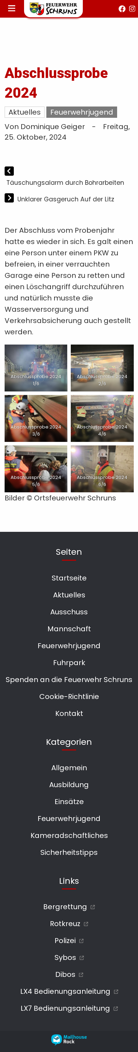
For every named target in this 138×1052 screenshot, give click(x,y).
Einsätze (69, 802)
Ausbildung (69, 785)
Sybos (65, 957)
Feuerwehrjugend (81, 112)
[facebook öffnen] (122, 8)
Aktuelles (24, 112)
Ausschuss (69, 612)
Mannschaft (69, 629)
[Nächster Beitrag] (10, 199)
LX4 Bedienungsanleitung (65, 991)
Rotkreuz (65, 924)
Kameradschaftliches (69, 835)
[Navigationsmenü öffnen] (12, 9)
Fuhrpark (69, 663)
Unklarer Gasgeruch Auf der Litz (65, 199)
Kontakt (69, 713)
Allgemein (69, 768)
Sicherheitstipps (69, 852)
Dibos (65, 974)
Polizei (65, 940)
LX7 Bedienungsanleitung (65, 1008)
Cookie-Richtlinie (69, 696)
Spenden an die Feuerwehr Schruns (69, 680)
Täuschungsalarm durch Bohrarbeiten (65, 182)
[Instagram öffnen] (132, 8)
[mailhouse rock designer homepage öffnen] (69, 1043)
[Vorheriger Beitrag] (9, 172)
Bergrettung (65, 907)
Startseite (69, 578)
